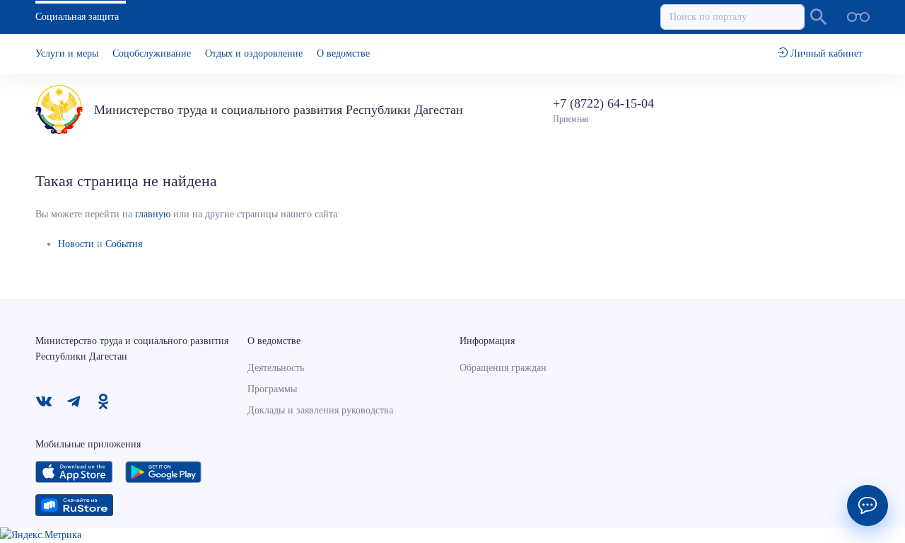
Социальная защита (77, 16)
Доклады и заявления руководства (320, 410)
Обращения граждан (503, 367)
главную (152, 214)
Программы (272, 389)
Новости (76, 244)
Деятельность (275, 367)
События (123, 244)
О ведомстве (343, 53)
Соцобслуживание (151, 53)
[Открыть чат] (867, 505)
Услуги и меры (66, 53)
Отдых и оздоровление (254, 53)
